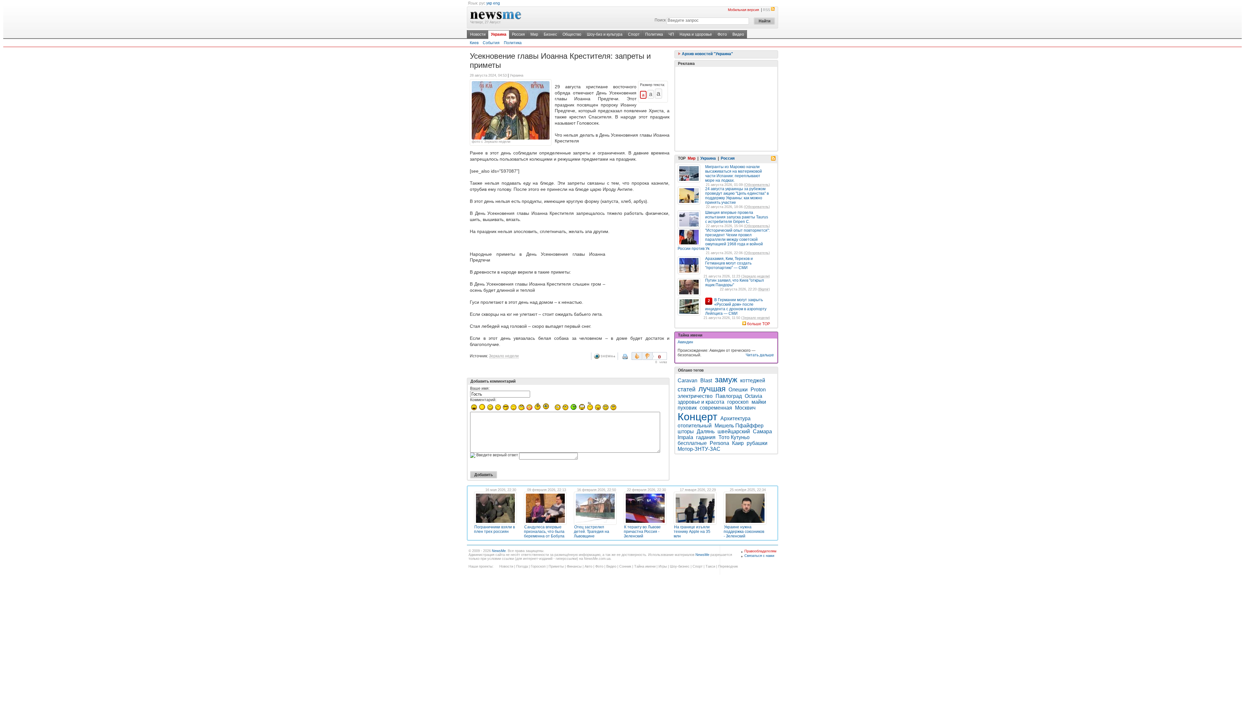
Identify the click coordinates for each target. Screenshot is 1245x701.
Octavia (753, 396)
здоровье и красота (701, 402)
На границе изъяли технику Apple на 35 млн (692, 531)
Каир (738, 443)
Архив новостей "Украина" (707, 54)
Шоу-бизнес (680, 566)
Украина (498, 34)
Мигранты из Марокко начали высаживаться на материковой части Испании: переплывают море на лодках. (733, 174)
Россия (518, 34)
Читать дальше (760, 355)
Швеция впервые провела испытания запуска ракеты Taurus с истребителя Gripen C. (736, 217)
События (491, 43)
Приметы (556, 566)
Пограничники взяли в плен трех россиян (494, 529)
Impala (685, 437)
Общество (572, 34)
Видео (738, 34)
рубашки (757, 443)
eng (496, 3)
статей (686, 389)
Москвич (745, 408)
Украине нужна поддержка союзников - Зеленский (744, 531)
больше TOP (758, 324)
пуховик (687, 408)
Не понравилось (648, 356)
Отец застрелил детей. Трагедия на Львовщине (591, 531)
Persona (719, 443)
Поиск (660, 20)
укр (489, 3)
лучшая (712, 388)
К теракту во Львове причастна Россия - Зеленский (642, 531)
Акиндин (685, 342)
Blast (706, 380)
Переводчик (728, 566)
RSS (766, 10)
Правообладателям (760, 551)
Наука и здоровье (696, 34)
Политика (654, 34)
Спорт (634, 34)
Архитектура (735, 418)
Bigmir (764, 289)
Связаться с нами (759, 556)
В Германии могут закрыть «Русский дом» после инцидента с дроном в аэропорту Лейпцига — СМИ (735, 307)
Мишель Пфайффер (739, 425)
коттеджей (752, 380)
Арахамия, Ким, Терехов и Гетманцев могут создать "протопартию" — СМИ (729, 263)
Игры (662, 566)
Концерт (697, 417)
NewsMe (499, 551)
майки (759, 402)
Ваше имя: (480, 388)
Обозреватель (757, 185)
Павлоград (729, 396)
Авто (588, 566)
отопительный (695, 425)
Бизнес (550, 34)
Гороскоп (538, 566)
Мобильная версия (743, 10)
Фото (722, 34)
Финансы (574, 566)
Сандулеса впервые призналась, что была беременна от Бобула (544, 531)
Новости (478, 34)
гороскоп (738, 402)
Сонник (625, 566)
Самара (762, 431)
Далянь (706, 431)
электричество (695, 396)
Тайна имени (645, 566)
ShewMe (606, 356)
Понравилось (637, 356)
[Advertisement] (639, 264)
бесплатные (692, 443)
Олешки (738, 389)
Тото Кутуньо (734, 437)
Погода (522, 566)
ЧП (671, 34)
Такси (710, 566)
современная (716, 408)
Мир (534, 34)
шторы (686, 431)
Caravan (687, 380)
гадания (706, 437)
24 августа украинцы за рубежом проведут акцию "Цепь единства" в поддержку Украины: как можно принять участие (737, 196)
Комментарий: (483, 400)
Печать (629, 359)
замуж (726, 379)
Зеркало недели (504, 356)
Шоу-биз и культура (604, 34)
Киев (474, 43)
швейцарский (733, 431)
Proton (758, 389)
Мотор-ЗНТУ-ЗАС (699, 449)
